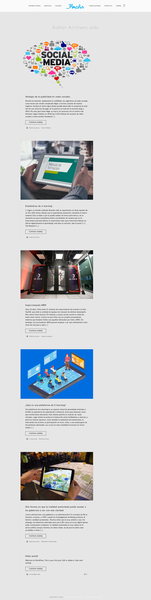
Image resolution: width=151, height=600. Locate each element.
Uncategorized (34, 574)
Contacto (108, 6)
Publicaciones (95, 6)
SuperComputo (47, 336)
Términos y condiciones (74, 597)
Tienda (118, 6)
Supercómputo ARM (35, 305)
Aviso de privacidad (93, 597)
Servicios (48, 6)
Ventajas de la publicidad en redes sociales (47, 97)
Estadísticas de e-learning (38, 206)
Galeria (58, 6)
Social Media (46, 128)
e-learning (33, 439)
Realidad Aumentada (49, 541)
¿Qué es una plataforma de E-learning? (45, 405)
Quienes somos (35, 6)
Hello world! (31, 556)
